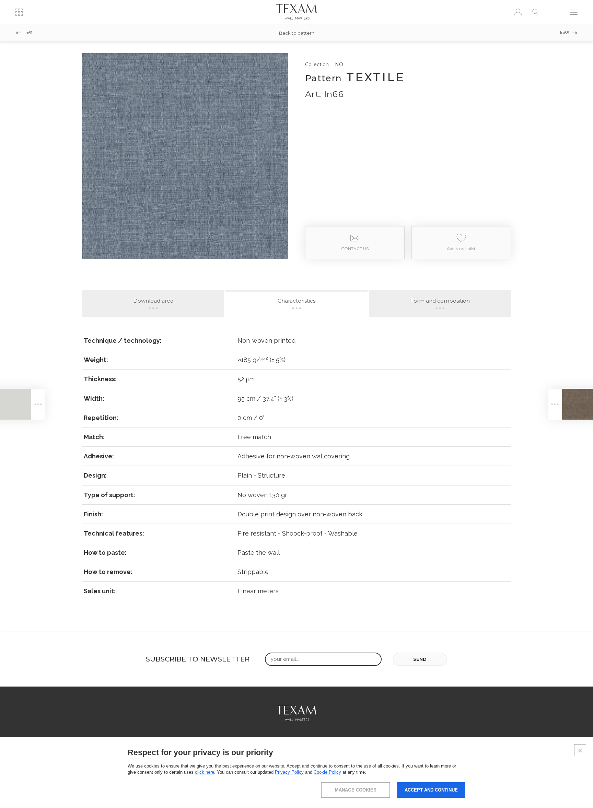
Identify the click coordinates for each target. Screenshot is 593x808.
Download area (153, 300)
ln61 (28, 32)
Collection (324, 64)
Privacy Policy (289, 772)
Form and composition (440, 300)
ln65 (564, 32)
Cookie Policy (327, 772)
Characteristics (296, 300)
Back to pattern (296, 32)
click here (204, 772)
